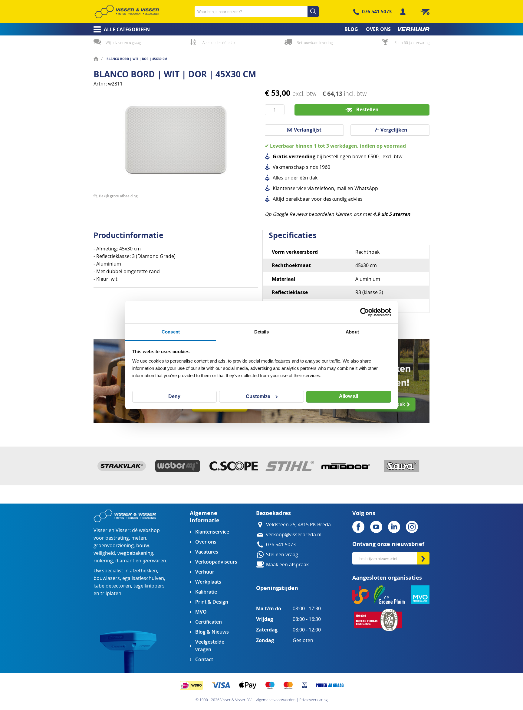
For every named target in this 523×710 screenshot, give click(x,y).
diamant (124, 561)
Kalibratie (206, 592)
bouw (142, 545)
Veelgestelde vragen (209, 646)
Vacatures (206, 552)
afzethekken (143, 571)
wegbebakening (135, 553)
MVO (201, 612)
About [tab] (352, 331)
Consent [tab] (171, 331)
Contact (204, 659)
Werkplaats (208, 582)
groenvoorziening (114, 545)
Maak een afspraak (287, 564)
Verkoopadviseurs (216, 562)
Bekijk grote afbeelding (118, 195)
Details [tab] (261, 331)
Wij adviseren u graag (123, 42)
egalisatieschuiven (143, 578)
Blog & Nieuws (212, 632)
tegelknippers (149, 586)
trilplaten (110, 593)
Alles (278, 178)
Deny (174, 396)
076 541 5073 (377, 11)
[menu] (261, 29)
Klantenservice (212, 532)
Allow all (348, 396)
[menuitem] (120, 29)
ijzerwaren (154, 561)
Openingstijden (277, 588)
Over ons (205, 542)
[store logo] (127, 11)
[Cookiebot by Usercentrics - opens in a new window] (364, 312)
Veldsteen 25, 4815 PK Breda (298, 524)
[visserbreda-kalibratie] (178, 421)
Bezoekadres (273, 513)
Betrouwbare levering (315, 42)
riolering (103, 561)
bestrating (117, 538)
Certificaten (208, 622)
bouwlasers (107, 578)
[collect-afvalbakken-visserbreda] (345, 421)
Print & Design (211, 602)
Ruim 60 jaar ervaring (411, 42)
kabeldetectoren (112, 586)
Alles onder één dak (218, 42)
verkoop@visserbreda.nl (293, 534)
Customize (258, 396)
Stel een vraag (282, 554)
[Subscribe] (423, 558)
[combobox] (257, 11)
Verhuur (204, 572)
